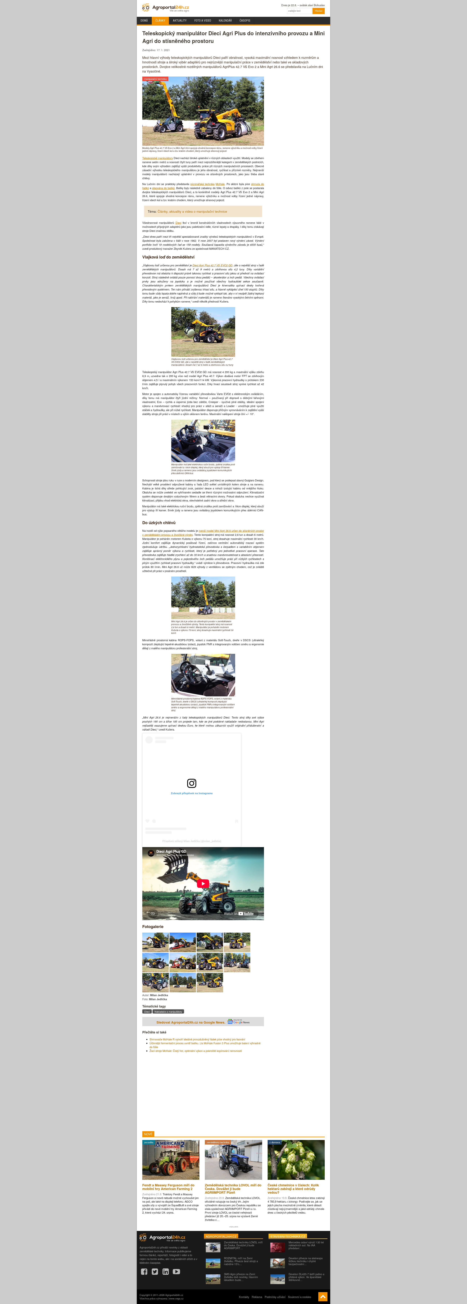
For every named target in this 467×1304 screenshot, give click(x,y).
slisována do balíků (163, 188)
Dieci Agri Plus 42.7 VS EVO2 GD (212, 265)
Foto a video (202, 20)
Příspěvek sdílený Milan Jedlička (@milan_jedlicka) (191, 841)
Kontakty (244, 1297)
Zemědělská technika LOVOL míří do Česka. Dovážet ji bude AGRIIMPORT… (243, 1245)
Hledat (318, 10)
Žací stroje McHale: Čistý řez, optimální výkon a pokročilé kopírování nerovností (196, 1051)
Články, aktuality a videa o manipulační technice (192, 211)
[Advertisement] (203, 1091)
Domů (144, 20)
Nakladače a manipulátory (168, 1011)
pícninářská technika (202, 184)
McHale (220, 184)
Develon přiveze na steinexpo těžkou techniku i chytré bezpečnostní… (306, 1261)
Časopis (245, 20)
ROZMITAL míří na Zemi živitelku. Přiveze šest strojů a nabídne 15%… (241, 1261)
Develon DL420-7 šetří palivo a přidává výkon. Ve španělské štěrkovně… (306, 1277)
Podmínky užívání (275, 1297)
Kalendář (225, 20)
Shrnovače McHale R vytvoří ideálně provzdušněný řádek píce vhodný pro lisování (197, 1039)
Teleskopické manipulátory (157, 158)
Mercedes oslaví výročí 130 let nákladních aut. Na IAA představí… (306, 1245)
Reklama (257, 1297)
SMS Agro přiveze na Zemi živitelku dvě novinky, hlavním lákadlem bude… (241, 1277)
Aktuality (180, 20)
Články (160, 20)
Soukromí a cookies (299, 1297)
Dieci (178, 223)
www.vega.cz (176, 1298)
